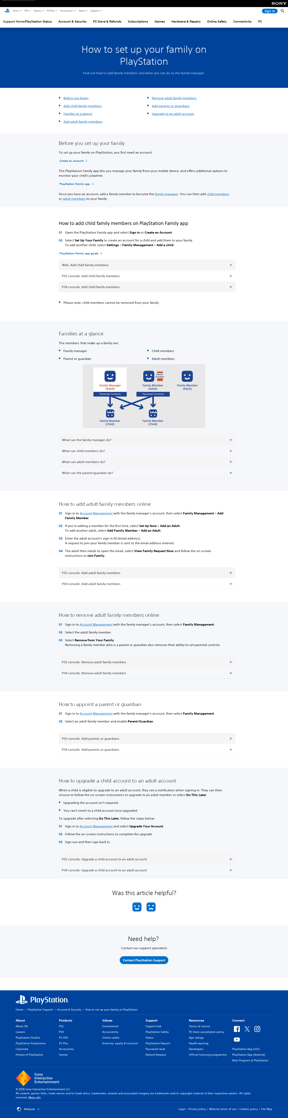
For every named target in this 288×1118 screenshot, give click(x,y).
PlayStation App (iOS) (245, 1049)
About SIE (22, 1026)
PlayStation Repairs (158, 1043)
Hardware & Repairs (186, 21)
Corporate (22, 1049)
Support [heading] (152, 1020)
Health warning (198, 1043)
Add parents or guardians (171, 106)
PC (260, 21)
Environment (110, 1026)
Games (37, 10)
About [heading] (20, 1020)
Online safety (110, 1037)
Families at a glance (77, 114)
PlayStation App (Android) (248, 1054)
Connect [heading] (238, 1020)
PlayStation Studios (28, 1037)
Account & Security (72, 21)
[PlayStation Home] (7, 11)
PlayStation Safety (157, 1032)
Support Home (14, 21)
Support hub (153, 1026)
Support (95, 10)
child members (218, 194)
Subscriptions (138, 21)
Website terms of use (222, 1109)
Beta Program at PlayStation (250, 1060)
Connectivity (242, 21)
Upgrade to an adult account (173, 114)
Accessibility (110, 1032)
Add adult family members (82, 122)
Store (16, 10)
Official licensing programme (208, 1054)
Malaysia (29, 1109)
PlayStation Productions (31, 1043)
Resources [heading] (196, 1020)
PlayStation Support (40, 1009)
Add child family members (82, 106)
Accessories (66, 10)
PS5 (26, 10)
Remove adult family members (174, 98)
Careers (20, 1032)
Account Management (96, 513)
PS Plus (51, 10)
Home (19, 1009)
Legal (181, 1109)
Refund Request (156, 1054)
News (82, 10)
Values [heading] (107, 1020)
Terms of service (199, 1026)
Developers (196, 1049)
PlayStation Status (38, 21)
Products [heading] (65, 1020)
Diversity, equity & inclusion (120, 1043)
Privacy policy (197, 1109)
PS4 (61, 1032)
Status (150, 1037)
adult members (74, 199)
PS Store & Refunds (107, 21)
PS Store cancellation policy (206, 1032)
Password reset (155, 1049)
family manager (166, 194)
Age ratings (196, 1037)
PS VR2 (63, 1037)
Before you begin (76, 98)
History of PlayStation (29, 1054)
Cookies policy (249, 1109)
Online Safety (217, 21)
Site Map (266, 1109)
